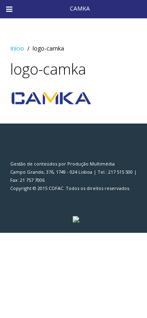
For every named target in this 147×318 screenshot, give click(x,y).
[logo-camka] (51, 98)
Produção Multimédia (91, 164)
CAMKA (80, 8)
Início (17, 48)
